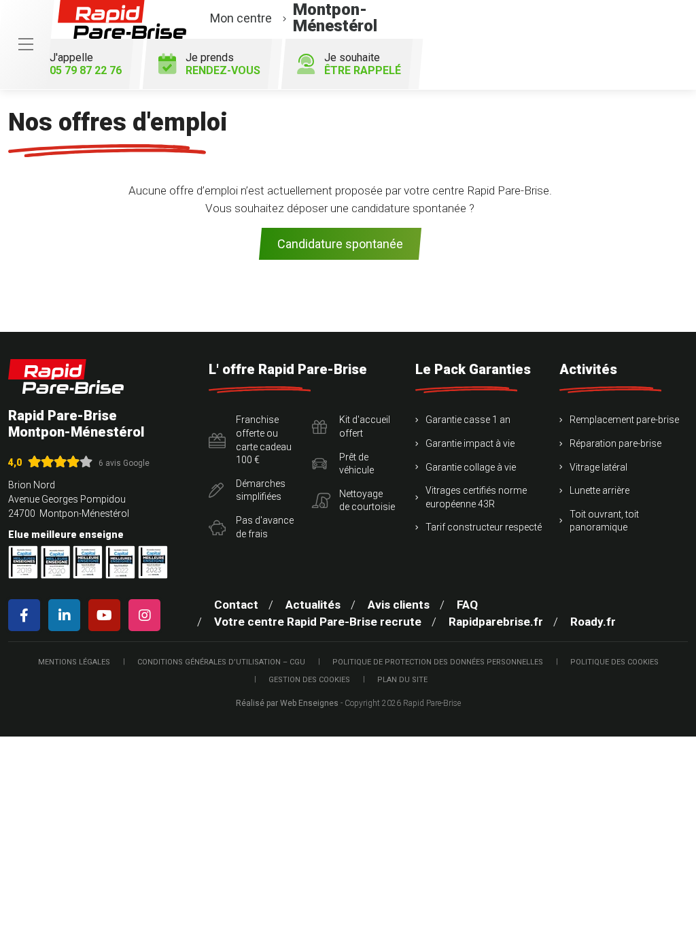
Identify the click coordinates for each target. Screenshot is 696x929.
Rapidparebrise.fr (496, 621)
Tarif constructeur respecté (483, 527)
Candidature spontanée (340, 244)
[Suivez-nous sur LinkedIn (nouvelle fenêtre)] (67, 615)
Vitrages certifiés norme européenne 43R (476, 497)
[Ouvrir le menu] (26, 44)
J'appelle (86, 64)
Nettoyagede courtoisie (367, 500)
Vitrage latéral (598, 467)
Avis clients (399, 604)
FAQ (467, 604)
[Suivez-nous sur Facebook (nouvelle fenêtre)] (27, 615)
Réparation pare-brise (615, 443)
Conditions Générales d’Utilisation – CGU (221, 662)
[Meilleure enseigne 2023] (153, 562)
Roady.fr (593, 621)
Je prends (223, 64)
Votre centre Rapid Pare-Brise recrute (317, 621)
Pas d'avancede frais (265, 527)
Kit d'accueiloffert (364, 426)
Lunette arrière (599, 490)
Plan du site (402, 679)
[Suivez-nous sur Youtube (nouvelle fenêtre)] (107, 615)
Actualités (313, 604)
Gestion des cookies (309, 679)
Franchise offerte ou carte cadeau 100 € (264, 439)
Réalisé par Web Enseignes (287, 703)
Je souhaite (362, 64)
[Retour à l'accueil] (66, 376)
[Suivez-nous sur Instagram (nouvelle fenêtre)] (147, 615)
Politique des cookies (614, 662)
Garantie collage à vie (470, 467)
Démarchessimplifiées (260, 490)
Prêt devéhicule (356, 464)
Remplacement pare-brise (624, 419)
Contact (236, 604)
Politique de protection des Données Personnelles (437, 662)
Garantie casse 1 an (467, 419)
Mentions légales (74, 662)
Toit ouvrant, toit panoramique (604, 521)
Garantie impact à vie (470, 443)
